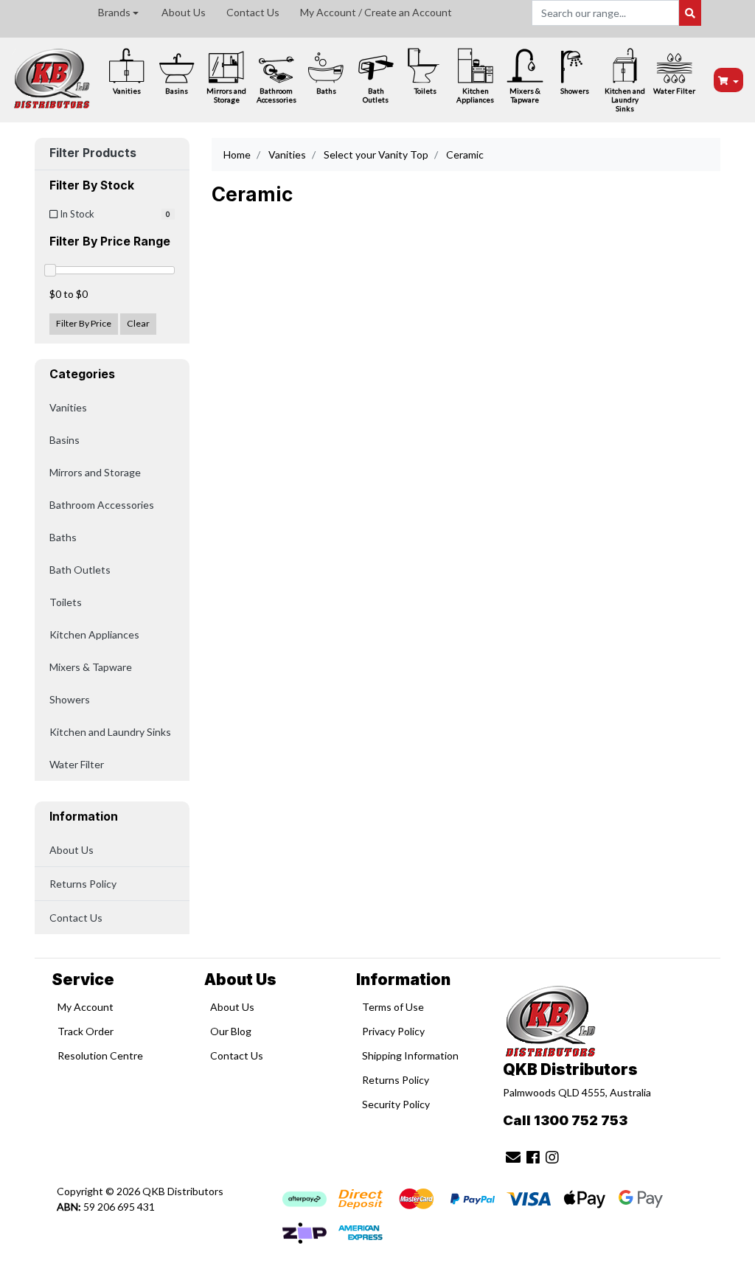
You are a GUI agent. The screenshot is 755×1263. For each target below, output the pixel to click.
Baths (326, 90)
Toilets (425, 90)
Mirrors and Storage (226, 95)
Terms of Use (393, 1007)
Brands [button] (114, 12)
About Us (183, 12)
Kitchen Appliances (475, 95)
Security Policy (396, 1104)
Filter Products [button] (92, 153)
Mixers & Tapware (524, 95)
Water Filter (674, 90)
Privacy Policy (393, 1031)
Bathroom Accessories (276, 95)
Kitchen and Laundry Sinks (625, 99)
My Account (86, 1007)
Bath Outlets (376, 95)
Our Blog (230, 1031)
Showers (574, 90)
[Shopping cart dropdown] (728, 80)
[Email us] (513, 1157)
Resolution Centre (100, 1055)
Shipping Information (410, 1055)
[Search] (690, 13)
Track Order (86, 1031)
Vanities (127, 90)
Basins (176, 90)
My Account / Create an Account (376, 12)
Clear (138, 323)
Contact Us (252, 12)
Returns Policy (82, 883)
